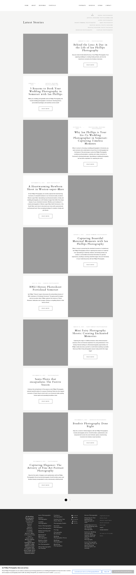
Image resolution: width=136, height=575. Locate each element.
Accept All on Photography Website (123, 571)
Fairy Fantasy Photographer (96, 326)
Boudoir (92, 5)
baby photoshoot (106, 22)
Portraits (82, 5)
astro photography (105, 20)
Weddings (42, 5)
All (92, 15)
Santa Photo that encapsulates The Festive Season (45, 381)
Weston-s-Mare (29, 533)
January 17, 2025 (83, 41)
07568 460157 (104, 529)
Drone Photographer (44, 528)
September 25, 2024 (38, 182)
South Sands (29, 538)
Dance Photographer (44, 525)
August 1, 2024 (79, 234)
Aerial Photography (105, 15)
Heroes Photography (51, 283)
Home (26, 5)
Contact (108, 5)
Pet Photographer (44, 544)
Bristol (29, 524)
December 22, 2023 (39, 375)
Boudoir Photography (84, 30)
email (101, 527)
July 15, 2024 (36, 283)
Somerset (30, 522)
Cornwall (29, 530)
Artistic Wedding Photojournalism (100, 17)
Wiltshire (30, 528)
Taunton (29, 527)
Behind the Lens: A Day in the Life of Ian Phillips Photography (90, 47)
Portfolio (52, 5)
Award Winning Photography (85, 22)
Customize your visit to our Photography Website (86, 571)
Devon (30, 525)
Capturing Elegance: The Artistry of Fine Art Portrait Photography (45, 467)
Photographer (97, 41)
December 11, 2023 (81, 419)
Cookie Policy (57, 572)
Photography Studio (60, 523)
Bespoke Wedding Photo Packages (100, 27)
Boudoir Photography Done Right (90, 425)
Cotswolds (29, 531)
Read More (90, 64)
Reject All (106, 571)
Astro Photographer (44, 515)
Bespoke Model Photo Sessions (101, 25)
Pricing (56, 529)
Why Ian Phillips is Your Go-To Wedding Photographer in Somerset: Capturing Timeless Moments (90, 138)
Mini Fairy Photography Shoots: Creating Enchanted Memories (90, 333)
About (34, 5)
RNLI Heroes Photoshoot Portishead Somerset (46, 288)
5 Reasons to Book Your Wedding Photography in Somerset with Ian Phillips (45, 91)
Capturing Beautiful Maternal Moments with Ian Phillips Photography (90, 241)
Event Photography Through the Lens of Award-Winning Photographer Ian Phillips (91, 545)
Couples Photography (104, 30)
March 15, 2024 (79, 326)
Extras (100, 5)
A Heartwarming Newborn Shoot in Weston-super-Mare (45, 188)
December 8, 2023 (39, 461)
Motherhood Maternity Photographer (42, 536)
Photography (53, 461)
